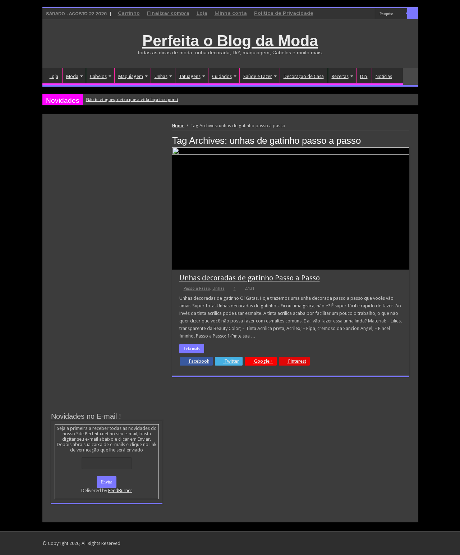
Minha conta (231, 13)
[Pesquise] (412, 13)
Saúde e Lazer (257, 76)
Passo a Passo (197, 288)
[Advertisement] (106, 177)
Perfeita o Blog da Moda (230, 40)
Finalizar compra (168, 13)
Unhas (161, 76)
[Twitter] (362, 14)
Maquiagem (130, 76)
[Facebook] (356, 14)
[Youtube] (369, 14)
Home (178, 125)
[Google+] (349, 14)
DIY (364, 76)
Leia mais (192, 348)
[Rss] (342, 14)
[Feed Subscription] (407, 140)
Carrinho (129, 13)
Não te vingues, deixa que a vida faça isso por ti (132, 99)
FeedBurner (120, 490)
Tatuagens (190, 76)
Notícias (384, 76)
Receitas (340, 76)
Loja (202, 13)
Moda (72, 76)
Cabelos (98, 76)
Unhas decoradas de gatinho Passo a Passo (249, 278)
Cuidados (222, 76)
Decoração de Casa (304, 76)
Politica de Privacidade (283, 13)
